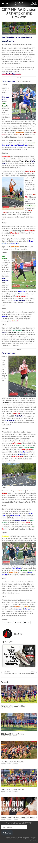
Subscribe (7, 833)
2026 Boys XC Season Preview (12, 734)
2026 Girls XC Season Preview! (12, 790)
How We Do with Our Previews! (12, 762)
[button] (2, 3)
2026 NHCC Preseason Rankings (13, 706)
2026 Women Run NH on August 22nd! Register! (19, 818)
